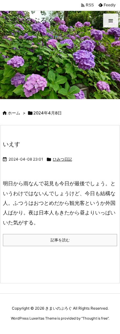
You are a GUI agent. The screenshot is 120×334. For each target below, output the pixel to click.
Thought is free (95, 318)
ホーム (14, 112)
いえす (11, 144)
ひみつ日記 (62, 159)
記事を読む (60, 240)
